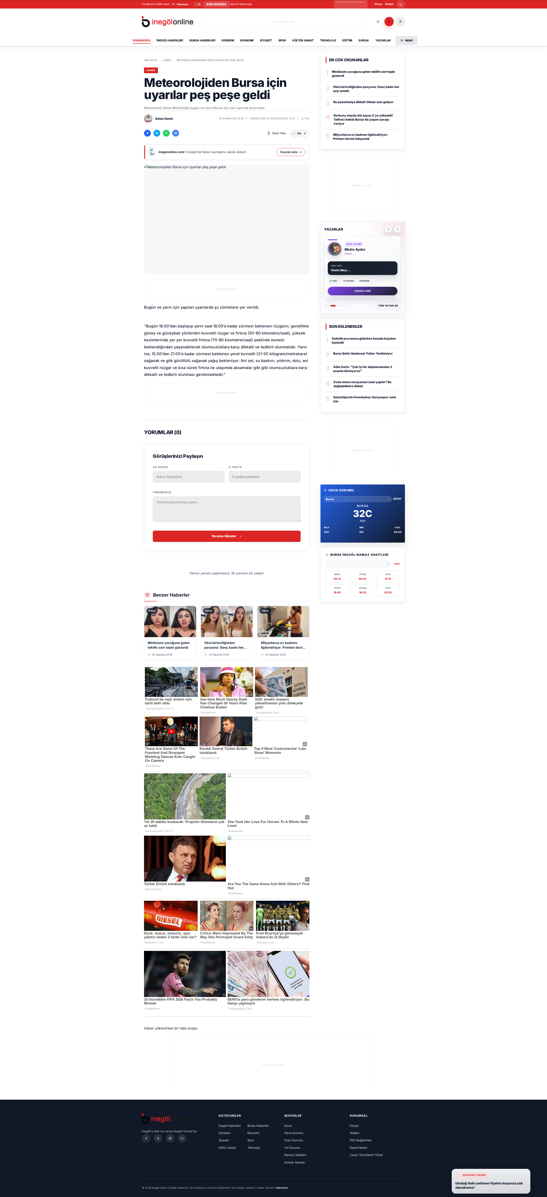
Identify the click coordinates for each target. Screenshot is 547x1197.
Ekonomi (246, 40)
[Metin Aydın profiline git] (334, 248)
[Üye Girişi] (400, 21)
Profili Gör (363, 290)
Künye (378, 4)
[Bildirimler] (389, 21)
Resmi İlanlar (358, 1147)
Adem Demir (164, 118)
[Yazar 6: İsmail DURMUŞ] (344, 306)
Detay (397, 498)
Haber (167, 60)
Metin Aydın (355, 249)
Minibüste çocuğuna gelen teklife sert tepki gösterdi (363, 73)
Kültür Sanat (303, 40)
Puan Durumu (293, 1140)
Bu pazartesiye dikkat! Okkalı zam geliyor (363, 102)
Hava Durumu (293, 1133)
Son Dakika (141, 40)
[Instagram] (170, 1138)
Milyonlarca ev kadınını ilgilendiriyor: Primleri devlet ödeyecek (360, 136)
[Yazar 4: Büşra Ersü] (338, 306)
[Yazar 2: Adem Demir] (328, 306)
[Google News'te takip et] (175, 133)
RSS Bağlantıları (361, 1140)
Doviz (288, 1125)
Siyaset (266, 40)
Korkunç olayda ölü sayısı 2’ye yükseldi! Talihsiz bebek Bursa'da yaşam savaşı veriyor (363, 119)
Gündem (228, 40)
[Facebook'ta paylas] (147, 133)
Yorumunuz (162, 492)
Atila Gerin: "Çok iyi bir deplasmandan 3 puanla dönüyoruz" (362, 369)
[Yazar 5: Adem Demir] (341, 306)
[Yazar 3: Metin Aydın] (333, 306)
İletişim (389, 4)
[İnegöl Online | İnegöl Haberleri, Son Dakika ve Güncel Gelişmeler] (167, 21)
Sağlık (364, 40)
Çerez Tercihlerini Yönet (366, 1155)
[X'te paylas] (156, 133)
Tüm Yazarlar (388, 305)
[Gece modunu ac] (401, 4)
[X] (158, 1138)
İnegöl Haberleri (170, 40)
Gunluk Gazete (294, 1162)
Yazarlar (383, 40)
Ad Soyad (160, 467)
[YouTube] (182, 1138)
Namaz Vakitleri (295, 1155)
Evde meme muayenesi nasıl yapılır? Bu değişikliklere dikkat (362, 384)
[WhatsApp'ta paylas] (166, 133)
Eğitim (347, 40)
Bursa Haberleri (202, 40)
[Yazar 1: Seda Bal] (325, 306)
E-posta (235, 467)
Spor (282, 40)
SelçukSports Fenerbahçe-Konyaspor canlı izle (364, 399)
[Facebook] (146, 1138)
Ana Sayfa (150, 60)
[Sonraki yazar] (397, 229)
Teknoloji (328, 40)
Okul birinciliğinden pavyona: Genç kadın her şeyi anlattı (366, 89)
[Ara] (378, 21)
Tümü (397, 564)
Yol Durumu (292, 1147)
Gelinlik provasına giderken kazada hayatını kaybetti (364, 340)
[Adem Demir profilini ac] (148, 118)
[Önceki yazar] (388, 229)
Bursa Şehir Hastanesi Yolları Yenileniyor (363, 353)
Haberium (282, 1187)
